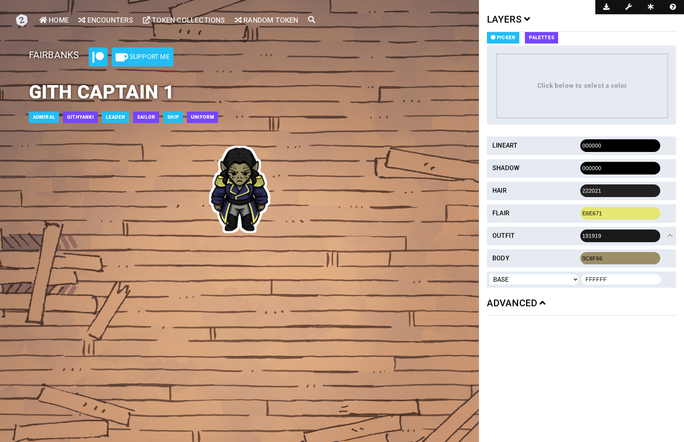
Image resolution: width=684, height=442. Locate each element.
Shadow (505, 168)
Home (58, 20)
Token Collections (187, 20)
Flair (500, 213)
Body (500, 258)
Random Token (270, 20)
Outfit (503, 235)
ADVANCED (513, 303)
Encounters (109, 20)
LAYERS (505, 19)
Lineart (504, 145)
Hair (499, 190)
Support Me (148, 57)
